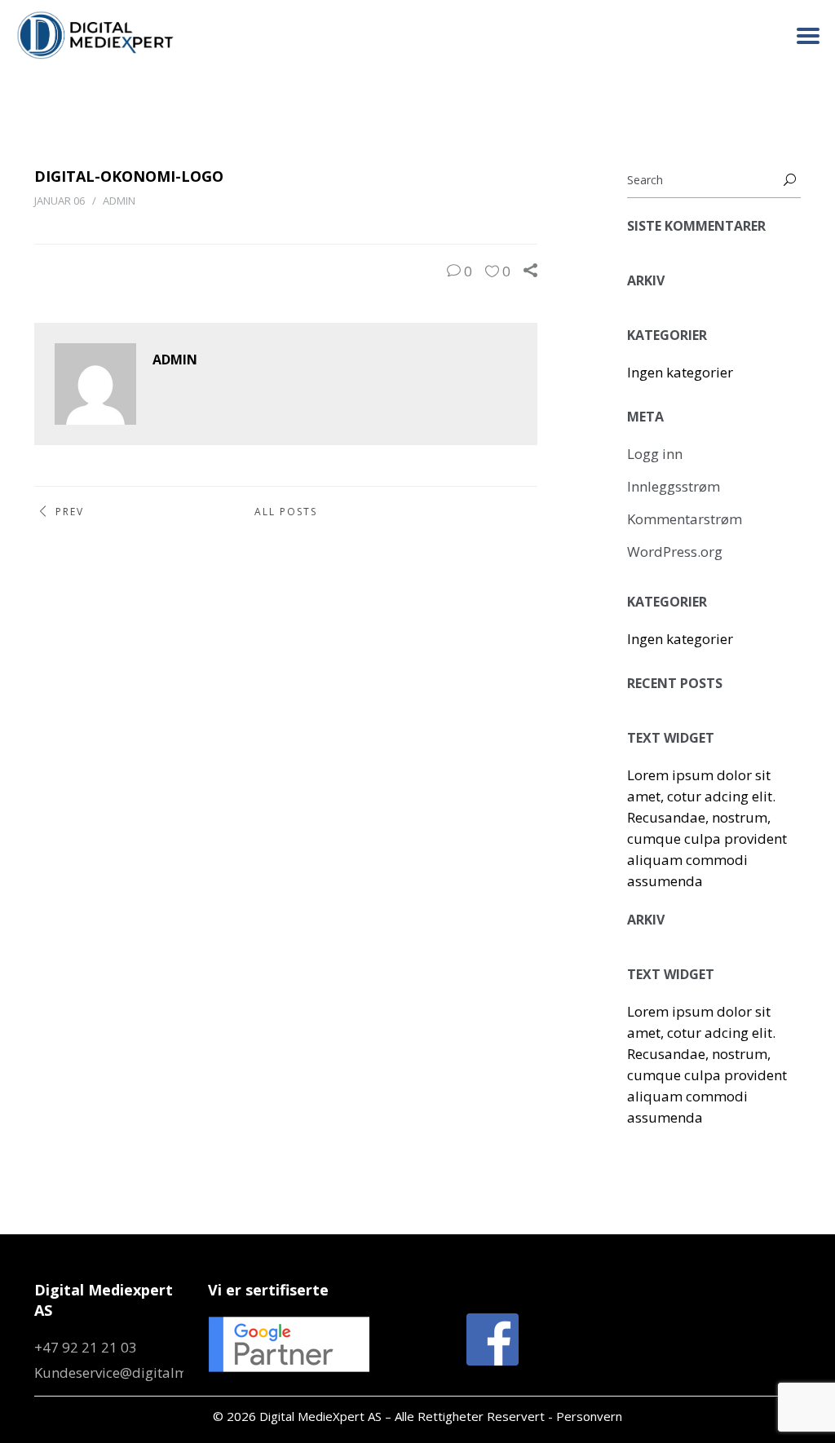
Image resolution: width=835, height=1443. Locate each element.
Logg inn (655, 453)
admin (119, 200)
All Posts (285, 512)
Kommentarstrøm (684, 519)
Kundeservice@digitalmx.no (124, 1372)
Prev (69, 512)
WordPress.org (674, 551)
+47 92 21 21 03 (85, 1347)
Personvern (589, 1416)
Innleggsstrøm (673, 486)
